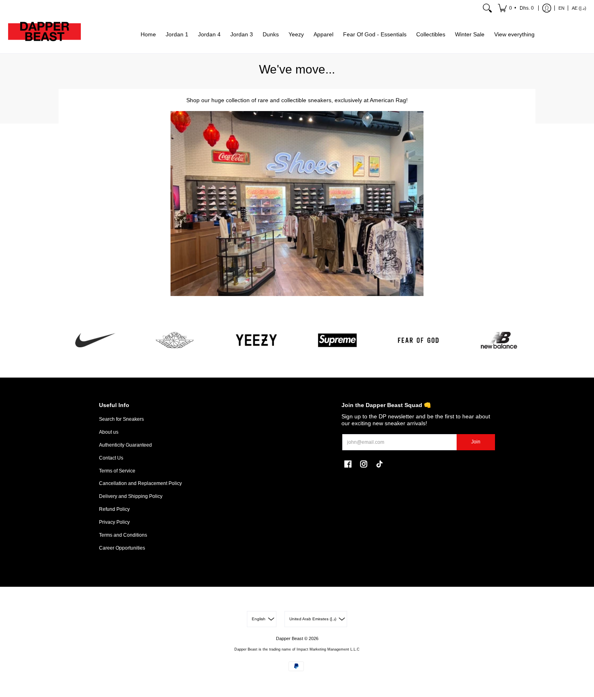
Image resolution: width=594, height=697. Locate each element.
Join (475, 442)
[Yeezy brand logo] (256, 340)
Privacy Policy (114, 522)
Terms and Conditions (123, 535)
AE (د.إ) (579, 8)
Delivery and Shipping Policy (130, 496)
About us (108, 432)
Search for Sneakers (121, 419)
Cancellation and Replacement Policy (140, 483)
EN (561, 8)
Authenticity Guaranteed (125, 445)
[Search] (487, 8)
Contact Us (111, 458)
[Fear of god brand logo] (418, 340)
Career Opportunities (122, 548)
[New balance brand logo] (499, 340)
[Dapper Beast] (44, 34)
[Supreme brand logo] (337, 340)
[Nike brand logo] (95, 340)
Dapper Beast (289, 638)
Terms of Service (117, 471)
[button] (516, 8)
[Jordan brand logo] (175, 340)
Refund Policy (114, 509)
